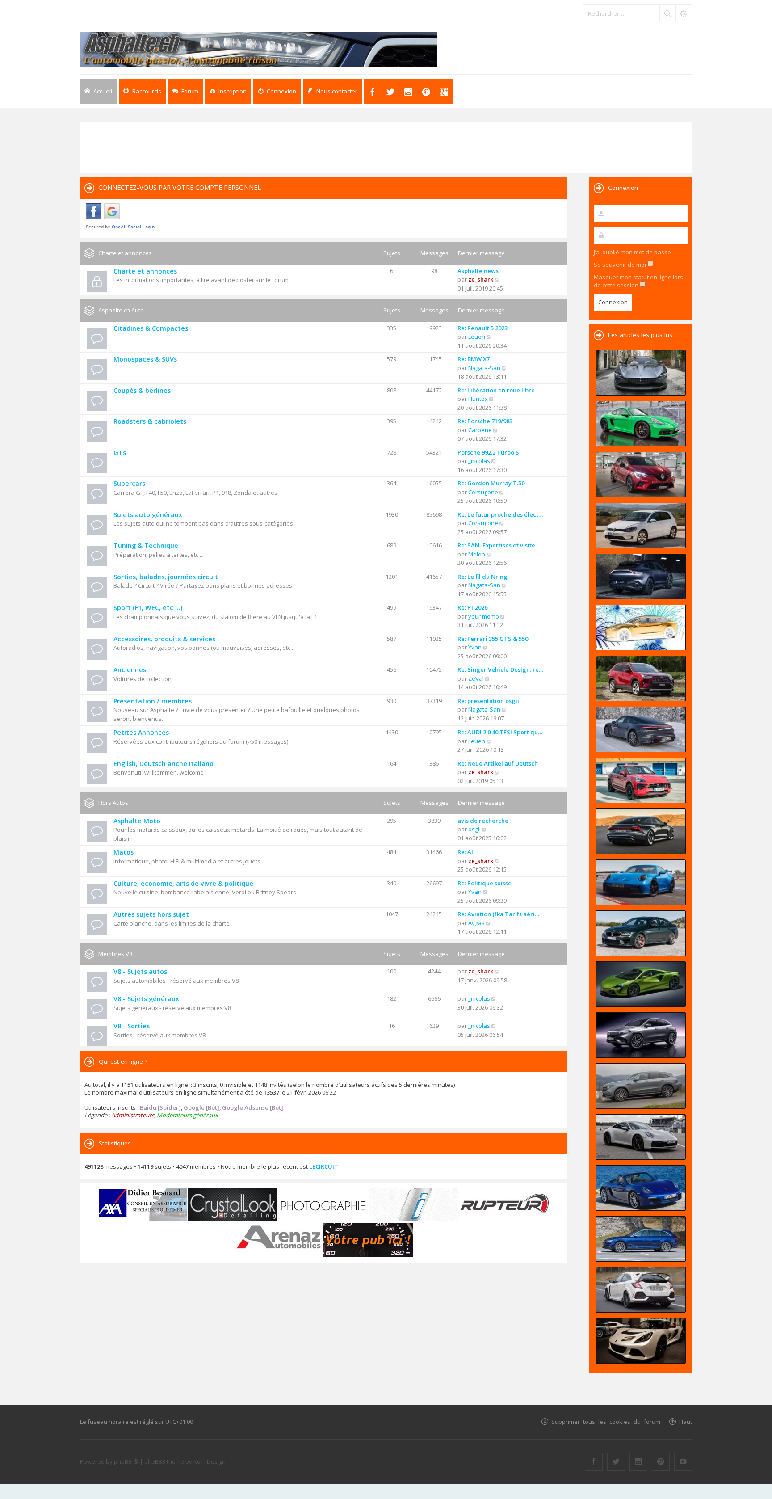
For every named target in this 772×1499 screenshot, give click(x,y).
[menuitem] (228, 91)
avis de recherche (482, 821)
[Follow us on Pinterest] (661, 1462)
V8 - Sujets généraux (146, 998)
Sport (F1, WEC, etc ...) (147, 607)
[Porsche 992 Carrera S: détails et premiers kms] (640, 1137)
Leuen (476, 337)
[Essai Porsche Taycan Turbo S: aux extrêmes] (640, 729)
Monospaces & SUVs (145, 359)
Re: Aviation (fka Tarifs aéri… (498, 914)
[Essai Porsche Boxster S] (640, 1188)
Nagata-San (484, 368)
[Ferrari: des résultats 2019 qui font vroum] (640, 372)
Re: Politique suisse (484, 883)
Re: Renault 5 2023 (482, 328)
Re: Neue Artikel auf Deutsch (497, 763)
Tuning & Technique (145, 545)
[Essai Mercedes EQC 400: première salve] (640, 1086)
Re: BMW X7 (473, 359)
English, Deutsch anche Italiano (163, 763)
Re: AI (465, 852)
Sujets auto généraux (147, 514)
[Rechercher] (667, 13)
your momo (483, 616)
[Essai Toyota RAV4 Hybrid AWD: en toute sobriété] (640, 678)
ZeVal (476, 678)
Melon (476, 554)
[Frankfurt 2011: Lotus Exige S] (640, 1340)
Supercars (129, 483)
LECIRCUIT (323, 1166)
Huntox (478, 399)
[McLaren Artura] (640, 984)
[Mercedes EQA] (640, 1035)
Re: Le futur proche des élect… (500, 514)
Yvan (475, 647)
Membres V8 (115, 954)
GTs (119, 452)
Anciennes (129, 669)
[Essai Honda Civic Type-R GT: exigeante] (640, 1289)
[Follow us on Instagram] (638, 1462)
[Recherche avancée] (684, 13)
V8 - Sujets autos (140, 971)
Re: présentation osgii (488, 701)
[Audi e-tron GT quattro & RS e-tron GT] (640, 831)
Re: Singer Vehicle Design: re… (500, 669)
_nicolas (479, 461)
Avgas (476, 923)
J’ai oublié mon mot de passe (632, 252)
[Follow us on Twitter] (616, 1462)
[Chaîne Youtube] (683, 1462)
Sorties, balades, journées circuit (165, 577)
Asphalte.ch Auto (121, 310)
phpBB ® (126, 1461)
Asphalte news (478, 271)
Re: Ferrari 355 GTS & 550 (492, 639)
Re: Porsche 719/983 (484, 421)
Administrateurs (132, 1115)
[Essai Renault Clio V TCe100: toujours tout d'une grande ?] (640, 474)
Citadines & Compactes (150, 328)
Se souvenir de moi (620, 265)
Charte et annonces (125, 253)
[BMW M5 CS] (640, 933)
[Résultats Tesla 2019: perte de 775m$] (640, 627)
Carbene (480, 430)
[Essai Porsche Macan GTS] (640, 780)
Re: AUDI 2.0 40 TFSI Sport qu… (499, 732)
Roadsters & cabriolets (149, 421)
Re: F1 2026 (472, 607)
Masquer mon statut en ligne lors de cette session (638, 281)
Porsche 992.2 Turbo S (488, 452)
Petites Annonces (141, 732)
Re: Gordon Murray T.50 (490, 483)
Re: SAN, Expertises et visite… (498, 545)
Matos (123, 852)
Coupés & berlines (142, 390)
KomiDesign (209, 1461)
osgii (474, 829)
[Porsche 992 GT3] (640, 882)
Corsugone (483, 492)
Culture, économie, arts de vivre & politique (183, 883)
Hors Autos (113, 803)
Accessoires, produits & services (164, 639)
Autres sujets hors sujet (151, 914)
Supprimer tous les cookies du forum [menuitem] (605, 1421)
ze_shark (480, 279)
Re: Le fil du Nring (482, 577)
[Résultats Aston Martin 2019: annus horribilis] (640, 576)
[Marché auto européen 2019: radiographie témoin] (640, 525)
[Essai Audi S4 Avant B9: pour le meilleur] (640, 1239)
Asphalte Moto (136, 821)
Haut (685, 1421)
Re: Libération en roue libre (496, 390)
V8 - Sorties (131, 1026)
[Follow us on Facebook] (594, 1462)
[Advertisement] (386, 146)
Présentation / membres (152, 701)
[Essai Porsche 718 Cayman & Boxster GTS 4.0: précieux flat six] (640, 423)
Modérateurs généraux (187, 1115)
